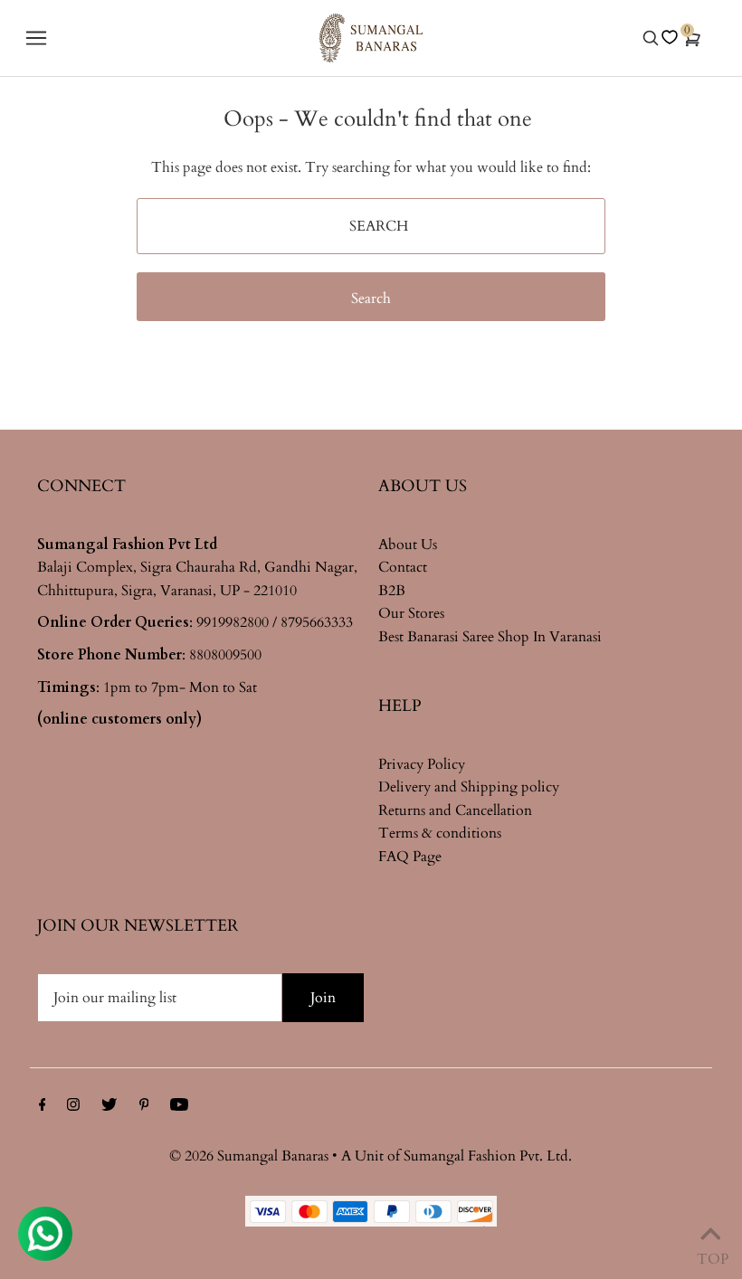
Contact (402, 567)
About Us (407, 544)
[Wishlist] (669, 37)
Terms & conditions (439, 833)
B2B (391, 591)
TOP (710, 1255)
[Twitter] (109, 1107)
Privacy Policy (421, 764)
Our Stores (411, 613)
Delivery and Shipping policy (468, 787)
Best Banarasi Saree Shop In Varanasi (490, 637)
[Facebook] (42, 1107)
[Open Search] (651, 38)
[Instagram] (73, 1107)
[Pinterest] (144, 1107)
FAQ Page (410, 857)
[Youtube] (179, 1107)
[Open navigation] (75, 38)
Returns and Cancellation (455, 810)
